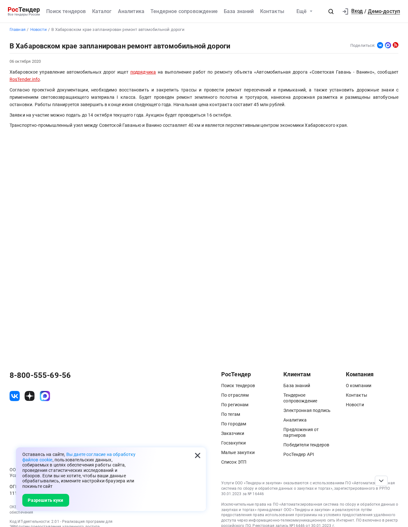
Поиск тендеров (66, 11)
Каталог (102, 11)
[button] (330, 11)
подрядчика (143, 72)
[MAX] (388, 45)
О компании (359, 385)
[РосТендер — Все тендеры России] (24, 11)
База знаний (239, 11)
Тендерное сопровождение (184, 11)
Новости (355, 404)
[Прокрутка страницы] (381, 481)
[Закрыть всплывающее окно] (197, 455)
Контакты (272, 11)
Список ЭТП (234, 462)
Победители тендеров (306, 444)
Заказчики (232, 433)
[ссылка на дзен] (30, 396)
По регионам (235, 404)
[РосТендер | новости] (395, 45)
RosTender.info (25, 79)
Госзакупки (233, 442)
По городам (233, 423)
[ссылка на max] (45, 396)
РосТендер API (298, 454)
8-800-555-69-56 (40, 375)
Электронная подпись (307, 410)
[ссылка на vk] (15, 396)
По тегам (230, 414)
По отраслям (235, 395)
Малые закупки (238, 452)
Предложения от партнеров (301, 432)
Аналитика (131, 11)
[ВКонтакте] (380, 45)
